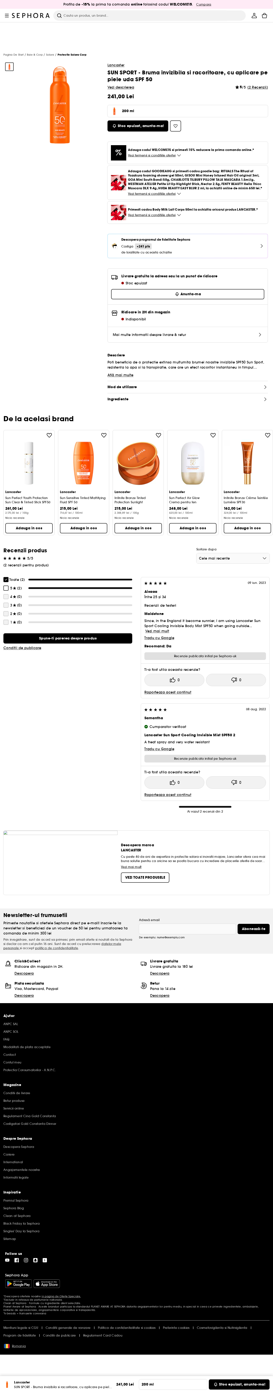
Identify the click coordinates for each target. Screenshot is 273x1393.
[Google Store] (18, 1283)
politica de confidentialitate (56, 948)
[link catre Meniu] (6, 15)
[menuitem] (254, 15)
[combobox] (233, 558)
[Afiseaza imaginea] (9, 66)
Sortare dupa (206, 549)
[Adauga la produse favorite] (49, 435)
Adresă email (149, 920)
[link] (67, 638)
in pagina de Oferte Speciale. (61, 1296)
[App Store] (46, 1283)
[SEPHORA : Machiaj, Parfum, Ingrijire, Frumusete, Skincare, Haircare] (31, 15)
